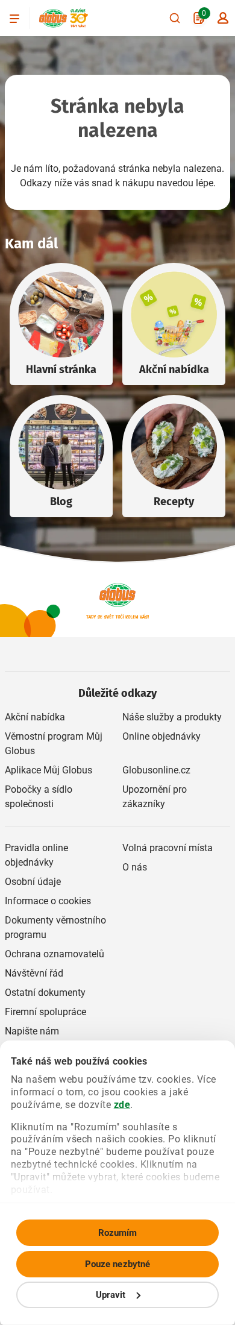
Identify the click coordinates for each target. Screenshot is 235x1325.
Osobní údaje (33, 881)
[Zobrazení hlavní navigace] (14, 18)
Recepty (174, 501)
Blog (61, 501)
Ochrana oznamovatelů (54, 954)
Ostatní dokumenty (45, 992)
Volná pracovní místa (167, 848)
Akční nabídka (174, 369)
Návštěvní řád (34, 973)
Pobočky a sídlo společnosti (38, 797)
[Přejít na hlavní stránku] (53, 18)
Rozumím (117, 1232)
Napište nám (32, 1031)
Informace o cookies (48, 901)
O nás (134, 867)
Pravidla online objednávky (36, 855)
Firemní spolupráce (45, 1012)
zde (122, 1104)
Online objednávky (161, 736)
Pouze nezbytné (117, 1264)
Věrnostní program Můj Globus (53, 744)
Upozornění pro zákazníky (154, 797)
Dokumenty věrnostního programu (55, 927)
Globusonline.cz (156, 770)
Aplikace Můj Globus (48, 770)
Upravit (111, 1294)
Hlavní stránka (61, 369)
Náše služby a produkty (172, 717)
